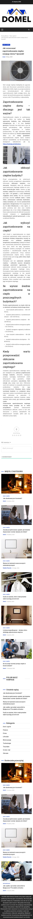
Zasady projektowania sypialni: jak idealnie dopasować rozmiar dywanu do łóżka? (16, 515)
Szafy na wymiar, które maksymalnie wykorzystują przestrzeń (16, 582)
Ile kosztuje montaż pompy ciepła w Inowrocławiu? (16, 649)
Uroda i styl (6, 750)
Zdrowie (5, 753)
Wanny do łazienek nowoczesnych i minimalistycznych (16, 548)
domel (4, 56)
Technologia (7, 743)
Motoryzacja (7, 740)
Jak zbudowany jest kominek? (16, 484)
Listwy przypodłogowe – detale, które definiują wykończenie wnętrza (16, 615)
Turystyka (6, 746)
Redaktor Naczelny (7, 568)
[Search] (28, 29)
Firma (5, 733)
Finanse (5, 730)
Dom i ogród (6, 44)
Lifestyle (6, 736)
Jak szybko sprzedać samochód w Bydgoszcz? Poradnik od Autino (16, 871)
